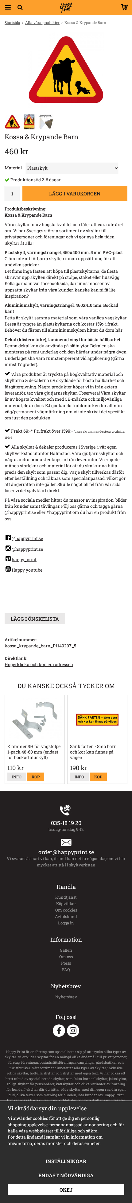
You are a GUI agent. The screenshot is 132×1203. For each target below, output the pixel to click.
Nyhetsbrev (66, 997)
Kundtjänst (66, 897)
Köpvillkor (66, 903)
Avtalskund (66, 916)
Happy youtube (27, 570)
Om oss (66, 956)
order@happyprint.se (66, 852)
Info (16, 777)
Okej (66, 1189)
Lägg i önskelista (35, 618)
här (118, 330)
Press (66, 963)
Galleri (66, 950)
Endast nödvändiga (66, 1175)
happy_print (24, 559)
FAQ (66, 969)
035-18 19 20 (66, 823)
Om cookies (66, 910)
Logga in (66, 923)
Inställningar (66, 1161)
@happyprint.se (27, 538)
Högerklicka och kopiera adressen (39, 664)
